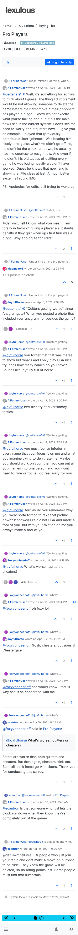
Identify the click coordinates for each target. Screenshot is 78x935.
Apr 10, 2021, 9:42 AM (47, 722)
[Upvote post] (57, 197)
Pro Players (52, 729)
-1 (63, 380)
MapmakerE (15, 268)
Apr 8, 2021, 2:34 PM (50, 302)
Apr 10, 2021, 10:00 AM (47, 848)
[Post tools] (72, 197)
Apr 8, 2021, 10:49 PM (54, 680)
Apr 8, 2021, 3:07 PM (53, 442)
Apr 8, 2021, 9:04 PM (53, 602)
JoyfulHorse (15, 302)
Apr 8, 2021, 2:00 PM (53, 217)
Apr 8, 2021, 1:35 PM (53, 87)
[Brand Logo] (21, 10)
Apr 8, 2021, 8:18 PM (56, 560)
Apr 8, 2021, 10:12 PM (51, 639)
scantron (13, 722)
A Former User (18, 80)
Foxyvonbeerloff (18, 560)
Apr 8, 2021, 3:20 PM (53, 503)
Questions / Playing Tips (39, 42)
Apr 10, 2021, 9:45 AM (54, 802)
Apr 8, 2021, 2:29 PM (50, 268)
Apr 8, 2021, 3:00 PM (53, 400)
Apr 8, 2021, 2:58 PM (53, 349)
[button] (6, 929)
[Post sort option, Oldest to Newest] (8, 62)
